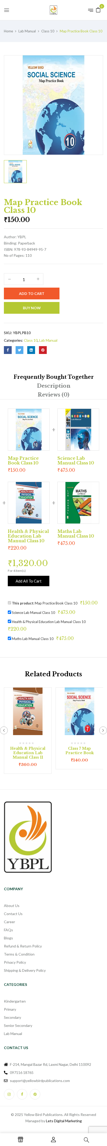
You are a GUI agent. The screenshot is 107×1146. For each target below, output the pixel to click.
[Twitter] (19, 350)
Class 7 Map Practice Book (79, 750)
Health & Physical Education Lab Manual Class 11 (27, 753)
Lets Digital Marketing (64, 1121)
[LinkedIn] (31, 350)
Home (8, 31)
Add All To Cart (29, 581)
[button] (98, 9)
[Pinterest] (43, 350)
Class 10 (47, 31)
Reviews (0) (53, 395)
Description (53, 386)
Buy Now (32, 308)
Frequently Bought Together (54, 377)
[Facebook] (8, 350)
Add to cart (31, 293)
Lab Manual (27, 31)
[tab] (53, 377)
